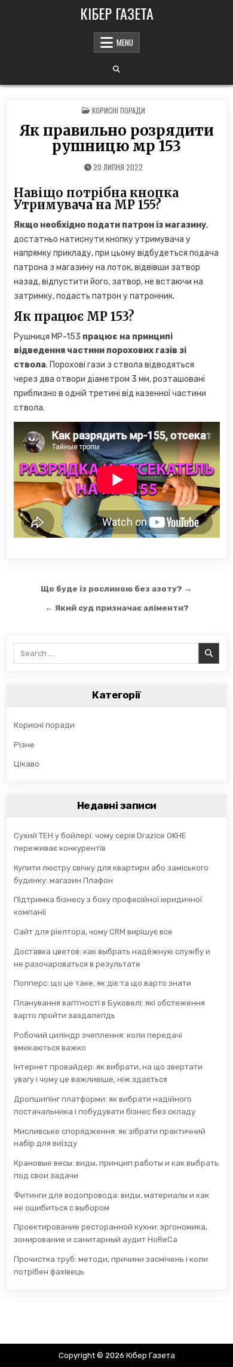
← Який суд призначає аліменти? (117, 607)
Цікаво (26, 763)
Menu (124, 42)
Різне (24, 744)
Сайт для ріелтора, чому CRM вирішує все (93, 931)
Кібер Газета (117, 13)
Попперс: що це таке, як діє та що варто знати (102, 983)
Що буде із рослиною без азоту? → (116, 588)
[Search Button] (116, 69)
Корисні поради (118, 110)
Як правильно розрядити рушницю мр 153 (116, 138)
